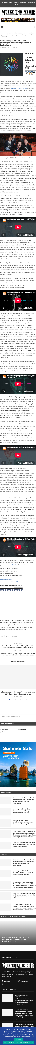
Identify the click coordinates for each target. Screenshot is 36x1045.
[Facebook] (15, 5)
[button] (1, 682)
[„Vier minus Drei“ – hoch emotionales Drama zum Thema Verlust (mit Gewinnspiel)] (5, 823)
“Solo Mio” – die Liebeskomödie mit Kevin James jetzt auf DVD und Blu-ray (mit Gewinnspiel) (24, 844)
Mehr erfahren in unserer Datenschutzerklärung (18, 1042)
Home (1, 33)
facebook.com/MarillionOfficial (9, 582)
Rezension (14, 636)
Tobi (8, 47)
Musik (9, 33)
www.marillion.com (6, 579)
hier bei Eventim (12, 565)
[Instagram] (17, 5)
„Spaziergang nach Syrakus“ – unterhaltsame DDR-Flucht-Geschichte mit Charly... (18, 693)
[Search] (34, 27)
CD (2, 636)
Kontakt (16, 2)
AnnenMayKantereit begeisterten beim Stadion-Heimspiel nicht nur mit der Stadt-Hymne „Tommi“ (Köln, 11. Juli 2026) (24, 1013)
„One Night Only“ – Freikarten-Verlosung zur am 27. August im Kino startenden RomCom (23, 810)
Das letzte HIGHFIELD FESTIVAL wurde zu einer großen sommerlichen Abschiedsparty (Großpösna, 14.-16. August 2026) (24, 998)
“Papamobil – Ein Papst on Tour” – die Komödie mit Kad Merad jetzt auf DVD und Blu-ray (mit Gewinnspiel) (24, 800)
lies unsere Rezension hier (19, 88)
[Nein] (33, 1036)
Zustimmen (18, 1039)
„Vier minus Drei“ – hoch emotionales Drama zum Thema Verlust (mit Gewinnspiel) (23, 822)
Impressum (23, 2)
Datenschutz (31, 2)
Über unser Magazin (6, 2)
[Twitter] (20, 5)
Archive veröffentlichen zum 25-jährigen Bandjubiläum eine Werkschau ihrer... (15, 939)
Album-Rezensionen (19, 33)
